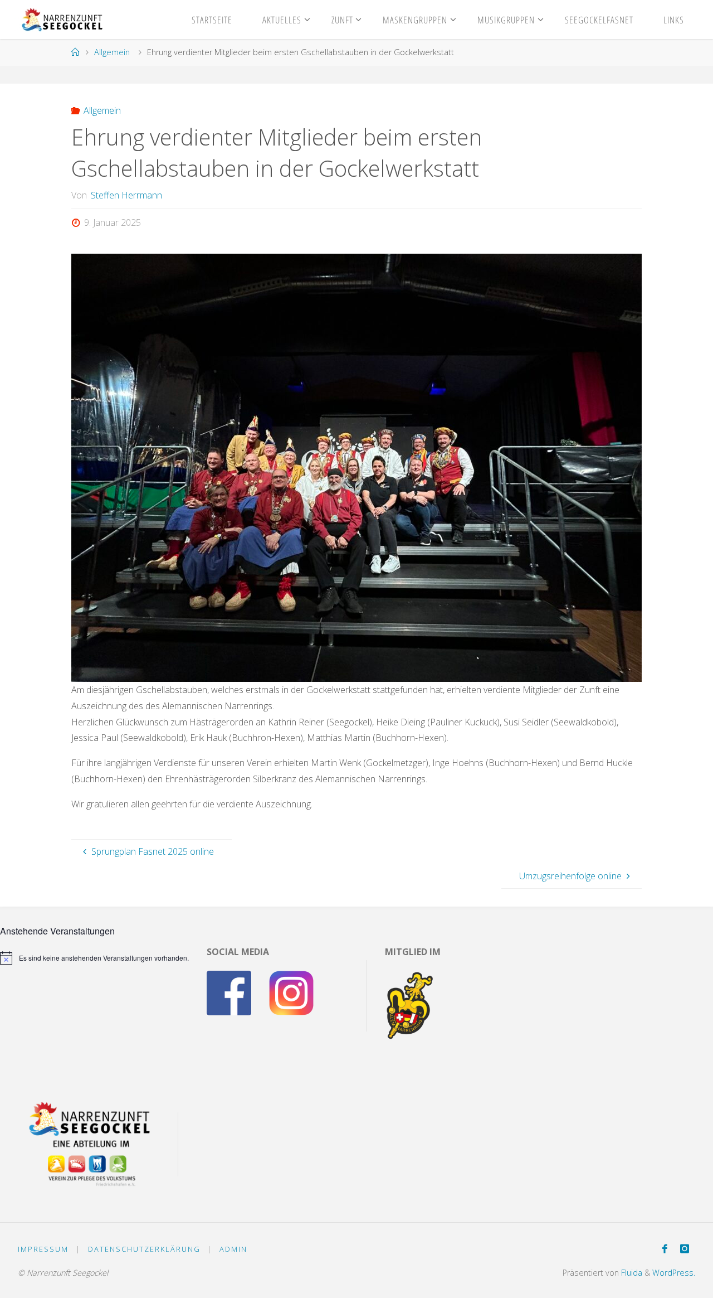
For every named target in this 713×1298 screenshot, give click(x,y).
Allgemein (112, 52)
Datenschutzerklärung (144, 1249)
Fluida (630, 1272)
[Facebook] (664, 1249)
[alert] (94, 958)
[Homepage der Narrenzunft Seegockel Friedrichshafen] (60, 19)
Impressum (43, 1249)
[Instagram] (684, 1249)
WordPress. (673, 1272)
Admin (233, 1249)
